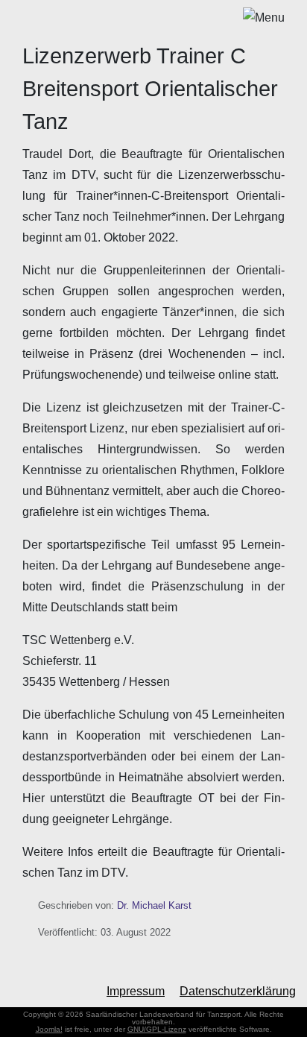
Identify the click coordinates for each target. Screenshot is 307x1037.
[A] (39, 992)
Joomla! (49, 1029)
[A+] (64, 991)
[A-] (15, 992)
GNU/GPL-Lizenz (156, 1029)
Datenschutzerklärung (238, 991)
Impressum (136, 991)
